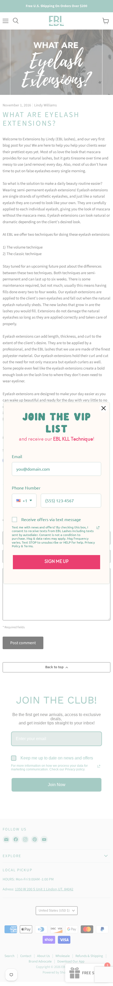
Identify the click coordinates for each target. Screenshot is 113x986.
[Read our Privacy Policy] (98, 527)
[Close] (103, 408)
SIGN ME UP (57, 562)
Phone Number (26, 487)
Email (17, 456)
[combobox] (24, 501)
